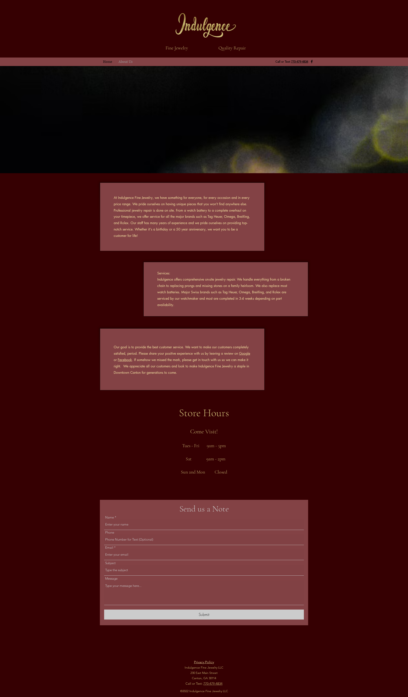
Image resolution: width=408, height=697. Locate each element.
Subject (110, 563)
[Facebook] (312, 61)
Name (109, 517)
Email (109, 547)
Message (111, 578)
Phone (109, 532)
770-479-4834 (299, 61)
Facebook (125, 360)
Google (244, 353)
